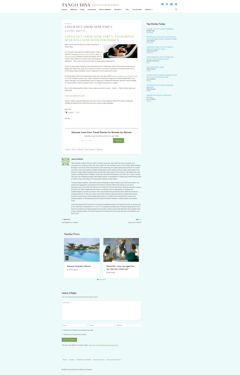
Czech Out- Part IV (134, 221)
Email (92, 325)
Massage (80, 149)
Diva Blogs (68, 23)
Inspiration (149, 53)
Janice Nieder (70, 31)
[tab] (97, 279)
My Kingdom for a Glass (70, 221)
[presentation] (82, 250)
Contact (72, 360)
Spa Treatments (90, 149)
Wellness (73, 9)
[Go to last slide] (67, 258)
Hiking (68, 149)
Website (120, 325)
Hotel (73, 149)
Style (82, 9)
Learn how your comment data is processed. (103, 345)
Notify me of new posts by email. (75, 334)
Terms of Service (99, 360)
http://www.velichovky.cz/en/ (75, 95)
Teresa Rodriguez (73, 269)
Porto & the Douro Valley (155, 67)
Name (65, 325)
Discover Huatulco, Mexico (79, 266)
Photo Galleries (105, 9)
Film (127, 9)
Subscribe (118, 140)
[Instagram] (171, 4)
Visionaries (92, 9)
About (65, 360)
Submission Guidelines (83, 360)
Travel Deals (137, 9)
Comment (66, 302)
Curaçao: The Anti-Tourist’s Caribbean (159, 29)
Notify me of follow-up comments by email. (78, 330)
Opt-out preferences (113, 360)
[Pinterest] (176, 4)
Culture (64, 9)
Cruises (148, 71)
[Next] (135, 258)
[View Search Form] (176, 9)
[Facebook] (162, 4)
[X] (167, 4)
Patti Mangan (111, 272)
